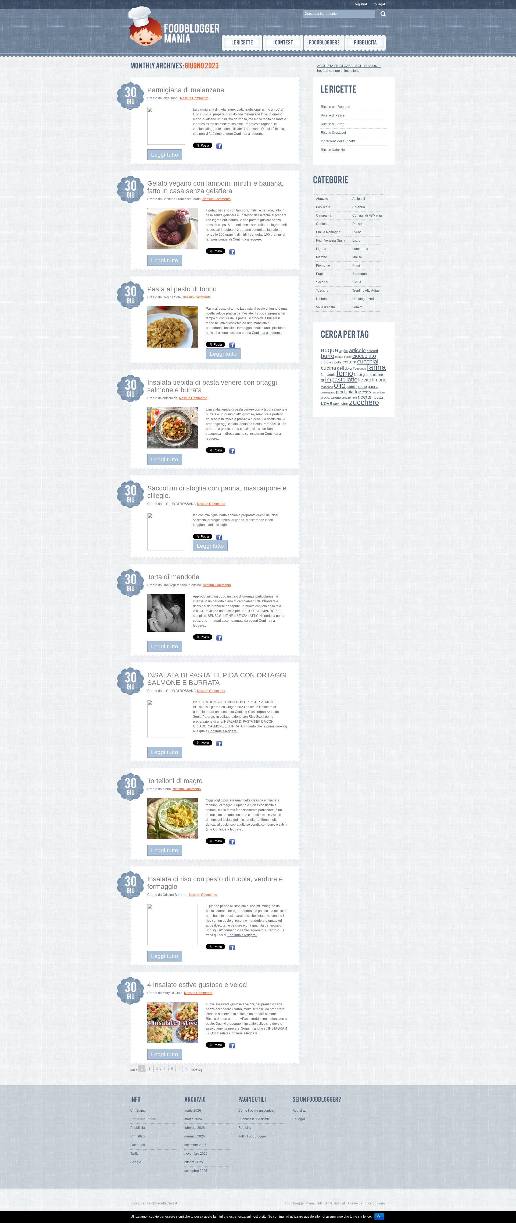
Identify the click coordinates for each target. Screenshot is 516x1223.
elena (167, 789)
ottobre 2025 (193, 1162)
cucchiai (367, 361)
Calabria (358, 207)
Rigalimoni (170, 98)
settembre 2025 (195, 1171)
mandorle (327, 386)
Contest (321, 224)
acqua (329, 350)
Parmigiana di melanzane (185, 90)
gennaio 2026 (194, 1136)
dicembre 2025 (195, 1145)
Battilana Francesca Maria (182, 199)
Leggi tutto (164, 154)
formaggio (328, 375)
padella (351, 387)
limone (379, 380)
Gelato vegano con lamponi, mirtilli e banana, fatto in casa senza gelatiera (215, 187)
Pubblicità (137, 1128)
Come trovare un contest (256, 1110)
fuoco (358, 374)
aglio (343, 350)
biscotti (372, 351)
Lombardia (360, 249)
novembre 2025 (195, 1153)
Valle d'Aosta (325, 307)
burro (327, 356)
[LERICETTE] (242, 43)
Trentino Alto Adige (366, 290)
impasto (335, 379)
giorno (367, 375)
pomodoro (378, 392)
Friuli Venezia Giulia (330, 240)
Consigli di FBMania (367, 215)
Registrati (361, 4)
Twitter (135, 1153)
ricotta (377, 397)
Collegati (379, 4)
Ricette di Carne (333, 124)
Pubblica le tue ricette (254, 1119)
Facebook (359, 368)
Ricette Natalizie (333, 150)
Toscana (322, 290)
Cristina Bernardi (175, 895)
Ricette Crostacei (333, 133)
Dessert (358, 224)
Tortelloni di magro (175, 780)
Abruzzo (322, 199)
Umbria (321, 299)
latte (351, 379)
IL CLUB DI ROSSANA (179, 504)
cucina (328, 368)
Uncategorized (363, 299)
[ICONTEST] (283, 43)
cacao (339, 356)
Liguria (321, 249)
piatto (353, 391)
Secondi (322, 282)
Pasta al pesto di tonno (182, 289)
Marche (321, 257)
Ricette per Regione (335, 107)
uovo (337, 404)
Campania (323, 215)
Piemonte (323, 265)
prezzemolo (349, 397)
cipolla (337, 362)
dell (340, 368)
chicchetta (170, 398)
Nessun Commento (194, 98)
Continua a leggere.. (249, 134)
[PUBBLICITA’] (365, 43)
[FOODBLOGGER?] (324, 43)
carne (348, 356)
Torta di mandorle (173, 577)
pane (362, 386)
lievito (364, 380)
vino (344, 403)
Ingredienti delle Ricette (338, 141)
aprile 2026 (192, 1110)
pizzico (365, 392)
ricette (365, 397)
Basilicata (323, 207)
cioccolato (364, 356)
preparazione (331, 398)
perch (341, 391)
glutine (378, 375)
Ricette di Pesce (333, 115)
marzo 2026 (193, 1119)
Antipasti (358, 199)
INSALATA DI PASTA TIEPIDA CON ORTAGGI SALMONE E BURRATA (217, 678)
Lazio (356, 240)
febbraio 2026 (194, 1128)
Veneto (357, 307)
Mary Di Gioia (172, 993)
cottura (349, 362)
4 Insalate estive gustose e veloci (197, 984)
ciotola (326, 362)
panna (373, 386)
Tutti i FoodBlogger (252, 1136)
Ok (379, 1217)
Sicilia (356, 282)
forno (344, 373)
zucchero (364, 402)
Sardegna (359, 274)
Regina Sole (172, 297)
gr (322, 380)
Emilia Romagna (328, 232)
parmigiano (328, 392)
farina (376, 367)
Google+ (136, 1162)
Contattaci (137, 1136)
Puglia (320, 274)
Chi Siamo (138, 1110)
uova (326, 403)
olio (340, 385)
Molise (357, 257)
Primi (356, 265)
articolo (357, 350)
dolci (348, 368)
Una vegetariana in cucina (182, 585)
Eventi (356, 232)
